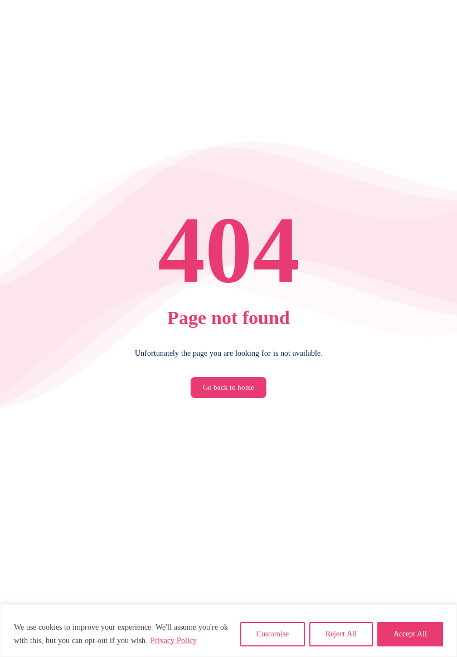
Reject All (341, 634)
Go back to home (228, 387)
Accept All (410, 634)
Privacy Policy (173, 640)
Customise (272, 634)
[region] (228, 630)
